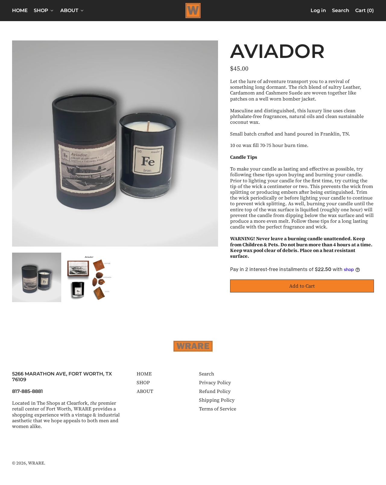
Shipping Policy (217, 400)
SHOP (143, 382)
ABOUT (145, 391)
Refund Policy (215, 391)
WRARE (36, 463)
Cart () (364, 12)
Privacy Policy (215, 382)
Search (206, 373)
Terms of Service (217, 408)
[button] (340, 10)
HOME (20, 10)
